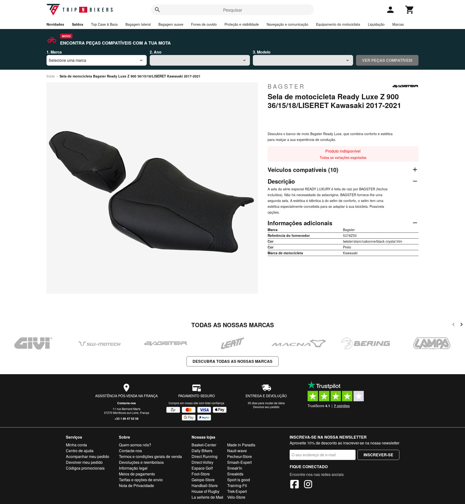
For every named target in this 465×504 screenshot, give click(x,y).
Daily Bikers (202, 450)
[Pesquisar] (157, 9)
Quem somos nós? (135, 445)
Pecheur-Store (239, 456)
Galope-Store (203, 479)
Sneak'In (234, 468)
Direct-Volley (202, 462)
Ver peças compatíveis (387, 60)
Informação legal (133, 468)
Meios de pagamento (137, 474)
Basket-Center (204, 445)
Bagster (286, 86)
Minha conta (76, 445)
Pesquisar (232, 10)
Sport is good (238, 479)
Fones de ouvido (204, 24)
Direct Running (204, 456)
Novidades (55, 24)
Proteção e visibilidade (242, 24)
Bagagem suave (170, 24)
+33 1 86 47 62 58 (127, 418)
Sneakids (235, 474)
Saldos (77, 24)
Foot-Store (201, 474)
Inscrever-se (378, 454)
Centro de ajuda (79, 450)
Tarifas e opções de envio (141, 479)
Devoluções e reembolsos (141, 462)
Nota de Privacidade (136, 485)
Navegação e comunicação (287, 24)
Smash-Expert (239, 462)
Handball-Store (205, 485)
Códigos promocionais (85, 468)
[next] (461, 325)
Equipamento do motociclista (338, 24)
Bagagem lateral (138, 24)
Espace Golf (202, 468)
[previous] (453, 325)
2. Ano (156, 52)
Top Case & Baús (104, 24)
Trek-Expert (237, 491)
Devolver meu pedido (84, 462)
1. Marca (54, 52)
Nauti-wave (237, 450)
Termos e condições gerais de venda (150, 456)
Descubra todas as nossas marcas (232, 361)
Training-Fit (237, 485)
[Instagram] (308, 484)
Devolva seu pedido (266, 407)
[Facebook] (294, 484)
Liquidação (376, 24)
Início (50, 76)
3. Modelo (262, 52)
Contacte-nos (126, 403)
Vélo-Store (236, 497)
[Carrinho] (410, 10)
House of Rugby (205, 491)
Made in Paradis (241, 445)
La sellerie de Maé (207, 497)
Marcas (398, 24)
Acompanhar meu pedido (87, 456)
